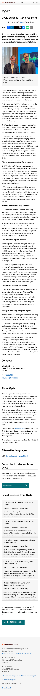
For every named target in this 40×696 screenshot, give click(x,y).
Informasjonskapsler (9, 679)
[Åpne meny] (22, 2)
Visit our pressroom (13, 622)
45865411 (9, 375)
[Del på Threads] (20, 28)
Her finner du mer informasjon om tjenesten (16, 653)
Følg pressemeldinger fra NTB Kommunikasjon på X (19, 676)
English (8, 688)
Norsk (4, 688)
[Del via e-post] (31, 28)
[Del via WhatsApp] (27, 28)
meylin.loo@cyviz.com (10, 378)
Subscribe (7, 486)
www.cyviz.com (19, 429)
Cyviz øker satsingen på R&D (17, 456)
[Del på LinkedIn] (12, 28)
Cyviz (22, 22)
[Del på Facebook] (8, 28)
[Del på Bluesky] (23, 28)
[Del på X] (16, 28)
